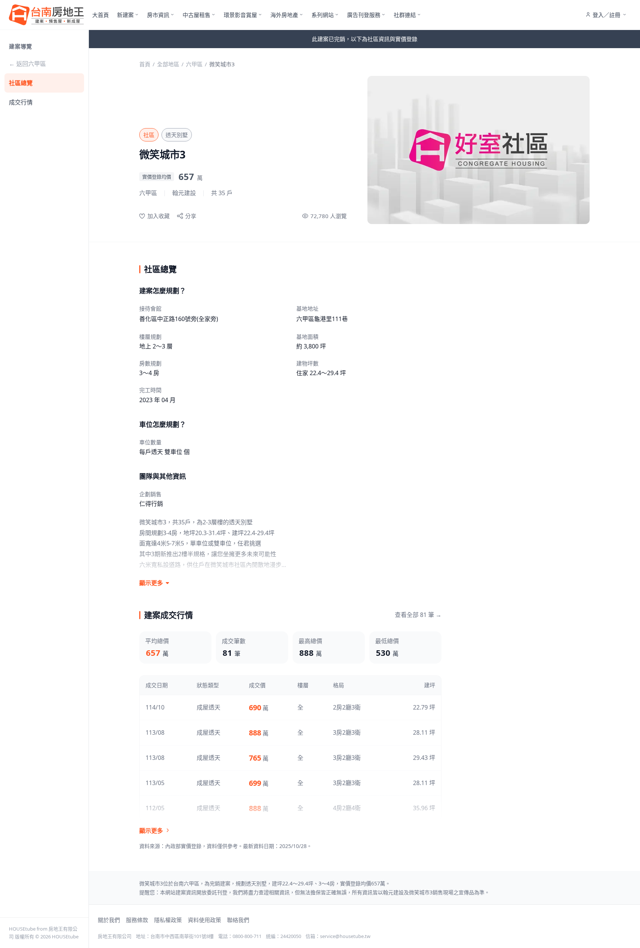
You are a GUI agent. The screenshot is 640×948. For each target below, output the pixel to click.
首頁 (144, 64)
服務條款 (137, 920)
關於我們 (109, 920)
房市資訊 (158, 15)
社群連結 (405, 15)
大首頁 (100, 15)
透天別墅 (177, 134)
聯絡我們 (238, 920)
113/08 (155, 732)
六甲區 (194, 64)
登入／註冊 (606, 15)
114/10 (155, 707)
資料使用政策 (204, 920)
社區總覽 (21, 83)
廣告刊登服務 (363, 15)
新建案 (125, 15)
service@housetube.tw (345, 936)
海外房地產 (284, 15)
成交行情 (21, 102)
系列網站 (322, 15)
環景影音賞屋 (240, 15)
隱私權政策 (168, 920)
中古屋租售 (196, 15)
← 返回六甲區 (27, 64)
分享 (190, 216)
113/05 (155, 783)
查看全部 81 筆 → (418, 615)
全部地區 (168, 64)
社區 (148, 134)
